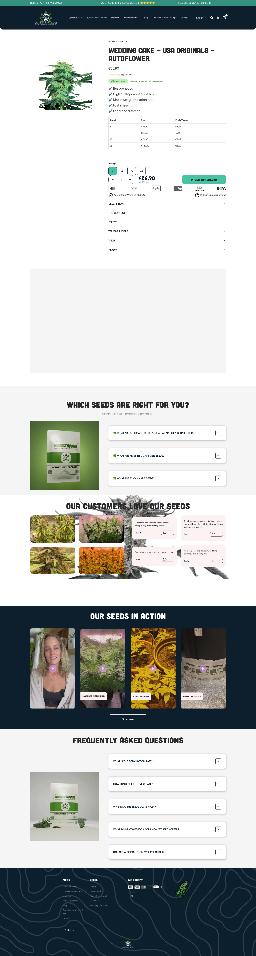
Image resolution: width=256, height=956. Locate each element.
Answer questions (131, 17)
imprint (93, 886)
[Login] (218, 17)
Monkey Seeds (117, 41)
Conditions (95, 900)
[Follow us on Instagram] (132, 897)
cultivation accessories (97, 17)
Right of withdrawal (98, 895)
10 (131, 171)
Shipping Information (99, 905)
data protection (96, 891)
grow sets (115, 17)
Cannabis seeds (76, 17)
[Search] (211, 17)
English (199, 17)
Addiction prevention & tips (164, 17)
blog (146, 17)
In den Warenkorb (204, 179)
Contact (184, 17)
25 (141, 171)
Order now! (128, 719)
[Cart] (224, 17)
